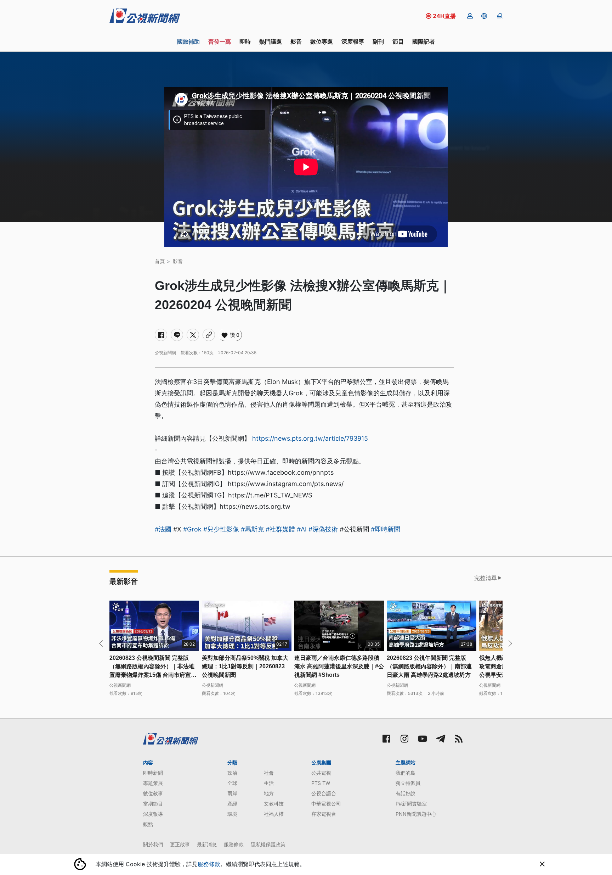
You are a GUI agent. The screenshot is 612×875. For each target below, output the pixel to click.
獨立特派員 (408, 783)
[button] (484, 16)
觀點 (148, 824)
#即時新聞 (385, 529)
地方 (269, 793)
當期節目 (153, 804)
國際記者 (423, 41)
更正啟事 (180, 844)
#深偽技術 (323, 529)
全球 (232, 783)
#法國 (163, 529)
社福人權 (274, 814)
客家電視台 (323, 814)
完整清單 (485, 577)
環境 (232, 814)
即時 (245, 41)
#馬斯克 (252, 529)
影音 (296, 41)
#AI (302, 529)
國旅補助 (188, 41)
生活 (269, 783)
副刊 (378, 41)
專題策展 (153, 783)
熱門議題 (270, 41)
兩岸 (232, 793)
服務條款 (234, 844)
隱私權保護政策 (268, 844)
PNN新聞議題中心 (416, 814)
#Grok (192, 529)
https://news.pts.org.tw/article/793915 (310, 438)
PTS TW (320, 783)
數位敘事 (153, 793)
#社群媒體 (280, 529)
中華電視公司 (326, 804)
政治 (232, 773)
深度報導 (352, 41)
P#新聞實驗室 (411, 804)
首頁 (160, 261)
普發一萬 (219, 41)
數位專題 (321, 41)
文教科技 (274, 804)
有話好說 (405, 793)
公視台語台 (323, 793)
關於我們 (153, 844)
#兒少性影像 (221, 529)
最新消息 (207, 844)
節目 (398, 41)
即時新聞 (153, 773)
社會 (269, 773)
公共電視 (321, 773)
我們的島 (405, 773)
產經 (232, 804)
